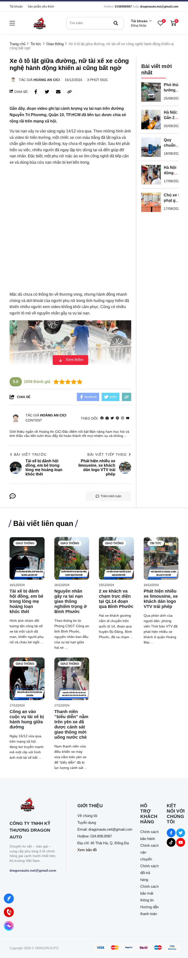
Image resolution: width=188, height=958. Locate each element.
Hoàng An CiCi (47, 80)
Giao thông (25, 543)
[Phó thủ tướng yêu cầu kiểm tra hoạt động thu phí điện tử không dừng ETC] (151, 92)
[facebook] (102, 418)
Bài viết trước (30, 454)
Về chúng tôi (87, 816)
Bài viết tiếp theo (107, 454)
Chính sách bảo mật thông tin (149, 893)
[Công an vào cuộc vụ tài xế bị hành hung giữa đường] (27, 678)
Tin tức (156, 543)
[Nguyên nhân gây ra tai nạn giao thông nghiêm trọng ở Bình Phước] (71, 558)
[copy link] (69, 92)
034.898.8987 (101, 836)
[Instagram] (122, 418)
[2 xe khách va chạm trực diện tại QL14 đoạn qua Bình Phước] (116, 558)
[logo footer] (33, 805)
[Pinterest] (117, 418)
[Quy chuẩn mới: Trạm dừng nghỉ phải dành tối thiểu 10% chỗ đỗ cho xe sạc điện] (151, 147)
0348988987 (123, 6)
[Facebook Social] (171, 832)
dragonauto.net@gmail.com (159, 6)
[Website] (107, 418)
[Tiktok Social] (171, 842)
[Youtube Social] (180, 842)
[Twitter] (112, 418)
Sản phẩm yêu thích (41, 6)
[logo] (39, 23)
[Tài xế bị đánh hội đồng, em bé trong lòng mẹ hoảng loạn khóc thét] (27, 558)
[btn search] (115, 23)
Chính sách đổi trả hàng (149, 873)
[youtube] (127, 418)
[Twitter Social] (180, 832)
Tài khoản (16, 6)
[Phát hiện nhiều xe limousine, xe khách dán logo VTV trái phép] (161, 558)
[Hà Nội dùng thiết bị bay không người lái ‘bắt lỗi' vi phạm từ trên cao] (151, 174)
